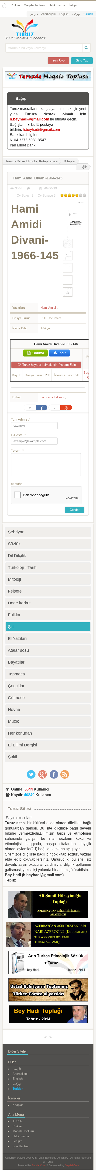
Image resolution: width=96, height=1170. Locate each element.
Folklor (14, 615)
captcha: (17, 484)
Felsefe (15, 591)
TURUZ (18, 1121)
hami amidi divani (53, 397)
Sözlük (14, 543)
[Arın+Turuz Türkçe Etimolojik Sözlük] (48, 963)
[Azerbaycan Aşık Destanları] (48, 935)
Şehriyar (16, 532)
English (64, 14)
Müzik (13, 721)
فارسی (34, 14)
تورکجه (76, 14)
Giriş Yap (82, 60)
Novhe (14, 709)
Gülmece (16, 697)
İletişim (74, 5)
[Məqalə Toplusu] (48, 80)
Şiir (84, 167)
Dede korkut (19, 603)
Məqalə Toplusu (34, 5)
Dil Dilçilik (17, 555)
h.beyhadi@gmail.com (29, 119)
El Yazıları (17, 638)
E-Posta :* (18, 435)
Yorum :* (17, 450)
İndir (62, 353)
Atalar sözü (18, 650)
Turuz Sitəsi (19, 808)
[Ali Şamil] (48, 905)
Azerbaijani (48, 14)
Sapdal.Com (38, 1165)
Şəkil (12, 757)
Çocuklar (16, 686)
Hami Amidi (49, 307)
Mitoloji (14, 579)
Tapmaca (16, 674)
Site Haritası (21, 1146)
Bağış (21, 98)
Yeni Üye (58, 60)
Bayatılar (16, 662)
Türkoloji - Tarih (22, 567)
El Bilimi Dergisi (22, 745)
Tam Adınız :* (20, 419)
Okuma (37, 353)
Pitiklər (15, 5)
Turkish (88, 14)
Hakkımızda (57, 5)
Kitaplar (69, 161)
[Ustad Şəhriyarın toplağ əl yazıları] (48, 990)
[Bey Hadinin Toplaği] (48, 1015)
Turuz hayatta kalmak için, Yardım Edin (48, 364)
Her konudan (20, 733)
